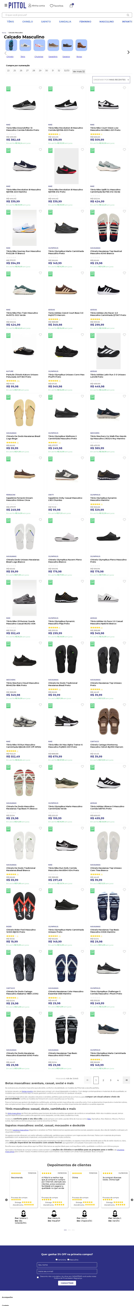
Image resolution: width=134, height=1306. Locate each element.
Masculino (107, 21)
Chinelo (10, 56)
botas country (27, 1091)
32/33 (66, 70)
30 (46, 70)
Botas (79, 56)
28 (33, 70)
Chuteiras (39, 56)
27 (27, 70)
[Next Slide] (128, 52)
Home (4, 33)
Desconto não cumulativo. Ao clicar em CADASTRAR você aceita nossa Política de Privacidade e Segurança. (68, 1277)
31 (53, 70)
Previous (6, 1200)
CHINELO (27, 21)
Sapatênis (53, 56)
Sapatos (66, 56)
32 (59, 70)
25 (14, 70)
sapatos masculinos (21, 1130)
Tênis (10, 21)
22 (8, 70)
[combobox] (67, 15)
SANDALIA (65, 21)
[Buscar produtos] (127, 15)
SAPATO (46, 21)
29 (40, 70)
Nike (89, 1119)
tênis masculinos (14, 1113)
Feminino (85, 21)
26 (21, 70)
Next (132, 1200)
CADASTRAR (67, 1283)
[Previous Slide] (4, 52)
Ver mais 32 (79, 71)
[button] (69, 65)
